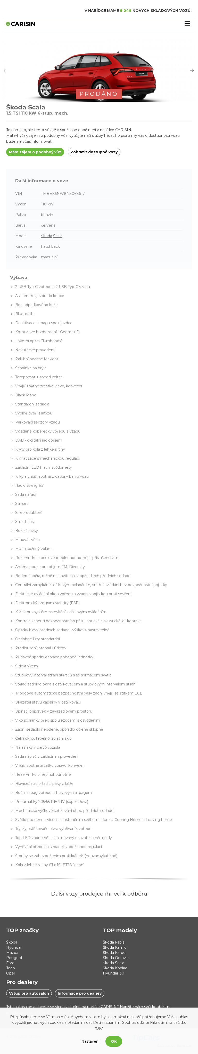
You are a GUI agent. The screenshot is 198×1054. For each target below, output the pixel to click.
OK (114, 1041)
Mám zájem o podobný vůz (35, 152)
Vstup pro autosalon (29, 993)
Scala (57, 236)
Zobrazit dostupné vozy (94, 152)
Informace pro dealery (80, 993)
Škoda (46, 236)
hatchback (50, 246)
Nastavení (90, 1041)
